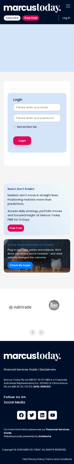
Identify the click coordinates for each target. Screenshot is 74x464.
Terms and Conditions (59, 459)
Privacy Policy (36, 459)
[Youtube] (52, 415)
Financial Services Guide (20, 369)
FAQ (25, 459)
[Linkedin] (42, 415)
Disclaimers (48, 369)
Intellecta (45, 436)
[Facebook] (21, 415)
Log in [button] (66, 18)
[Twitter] (32, 415)
